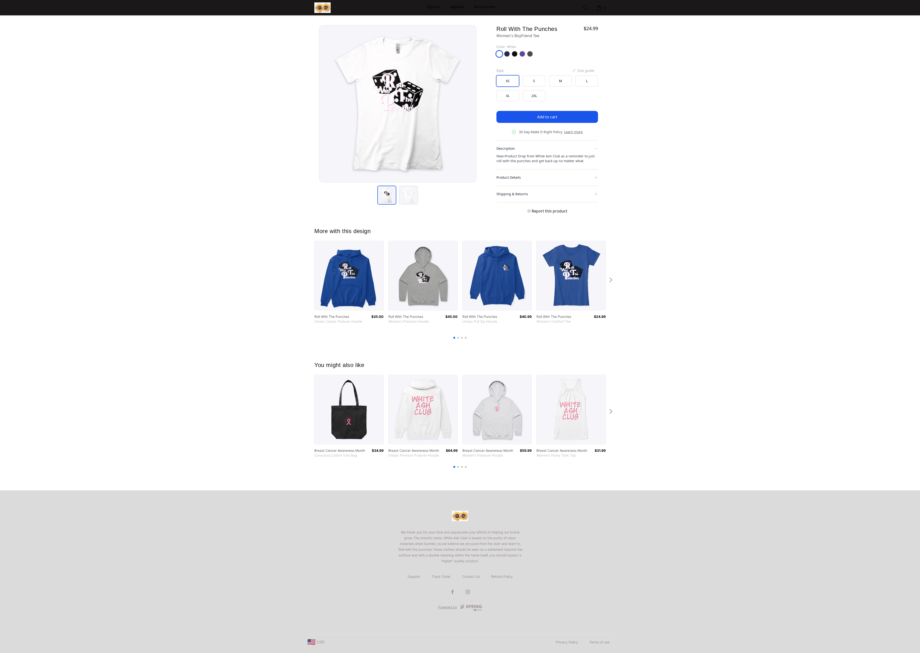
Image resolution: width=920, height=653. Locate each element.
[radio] (507, 80)
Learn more (573, 132)
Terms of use (599, 642)
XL (508, 95)
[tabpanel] (397, 103)
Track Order (441, 576)
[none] (583, 70)
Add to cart (547, 117)
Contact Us (471, 576)
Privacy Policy (567, 642)
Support (414, 576)
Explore (434, 6)
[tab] (387, 195)
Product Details (508, 177)
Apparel (457, 6)
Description (505, 148)
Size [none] (500, 70)
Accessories (484, 6)
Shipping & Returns (512, 194)
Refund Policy (502, 576)
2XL (534, 95)
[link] (349, 275)
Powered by (447, 607)
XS (508, 81)
